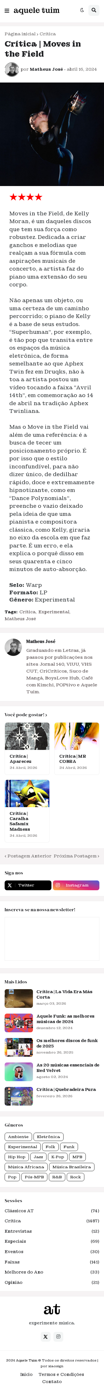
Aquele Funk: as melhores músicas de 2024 (65, 1019)
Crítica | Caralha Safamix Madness (20, 821)
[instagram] (58, 1337)
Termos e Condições (61, 1374)
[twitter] (46, 1337)
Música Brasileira (72, 1167)
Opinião (52, 1282)
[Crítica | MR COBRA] (77, 736)
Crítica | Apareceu (20, 759)
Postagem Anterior (29, 856)
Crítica (48, 34)
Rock (75, 1177)
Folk (50, 1146)
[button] (7, 9)
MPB (77, 1156)
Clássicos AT (52, 1210)
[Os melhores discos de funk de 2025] (19, 1047)
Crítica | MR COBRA (72, 759)
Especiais (52, 1241)
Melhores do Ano (52, 1272)
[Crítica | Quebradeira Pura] (19, 1096)
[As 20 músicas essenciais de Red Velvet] (19, 1071)
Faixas (52, 1262)
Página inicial (20, 34)
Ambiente (18, 1136)
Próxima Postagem (75, 856)
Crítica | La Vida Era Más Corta (64, 994)
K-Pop (57, 1156)
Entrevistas (52, 1231)
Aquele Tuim (26, 1360)
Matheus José (20, 618)
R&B (57, 1177)
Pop (12, 1177)
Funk (69, 1146)
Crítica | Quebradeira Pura (66, 1089)
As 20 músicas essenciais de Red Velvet (67, 1067)
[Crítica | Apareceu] (27, 736)
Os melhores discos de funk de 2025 (67, 1043)
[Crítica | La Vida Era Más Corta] (19, 998)
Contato (52, 1381)
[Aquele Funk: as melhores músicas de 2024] (19, 1023)
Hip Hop (16, 1156)
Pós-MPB (34, 1177)
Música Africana (26, 1167)
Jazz (38, 1156)
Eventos (52, 1251)
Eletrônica (48, 1136)
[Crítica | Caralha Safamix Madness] (27, 793)
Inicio (26, 1374)
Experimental (53, 611)
